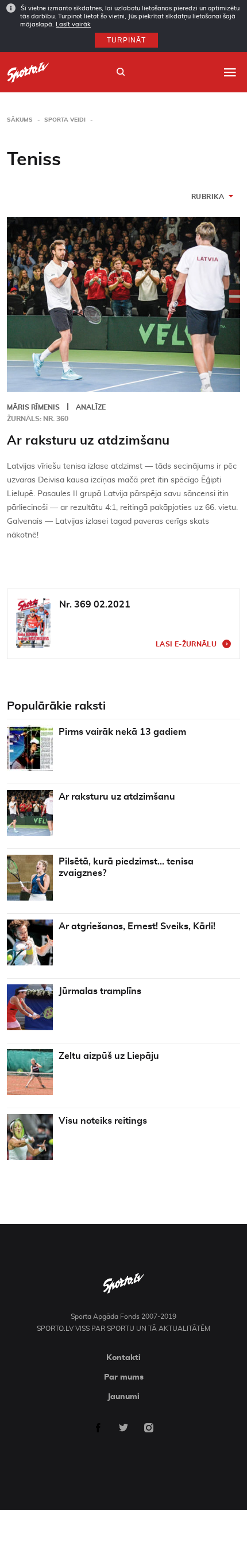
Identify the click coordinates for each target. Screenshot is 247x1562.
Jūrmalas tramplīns (100, 991)
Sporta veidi (65, 120)
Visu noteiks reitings (103, 1120)
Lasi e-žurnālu (186, 644)
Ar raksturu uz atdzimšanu (88, 440)
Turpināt (126, 40)
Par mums (124, 1377)
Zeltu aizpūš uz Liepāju (109, 1056)
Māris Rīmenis (33, 407)
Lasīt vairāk (73, 24)
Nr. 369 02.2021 (94, 604)
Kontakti (123, 1358)
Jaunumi (123, 1397)
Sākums (20, 120)
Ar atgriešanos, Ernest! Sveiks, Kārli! (137, 926)
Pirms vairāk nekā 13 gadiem (122, 732)
